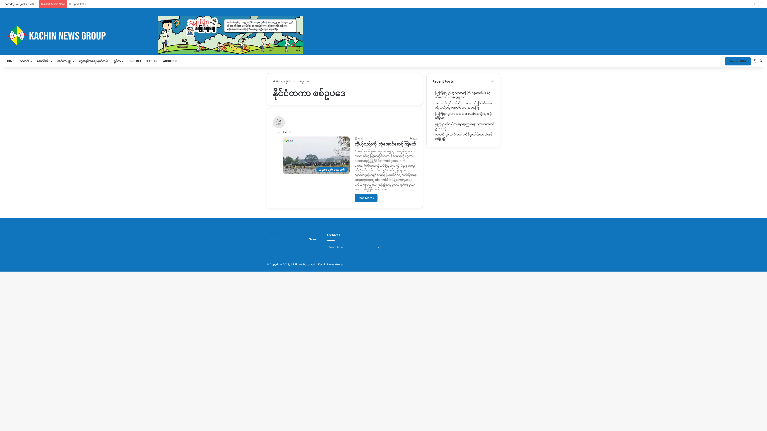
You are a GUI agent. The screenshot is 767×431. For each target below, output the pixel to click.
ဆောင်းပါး (43, 61)
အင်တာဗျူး (64, 61)
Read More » (366, 198)
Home (10, 61)
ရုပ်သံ (117, 61)
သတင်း (24, 61)
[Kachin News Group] (153, 35)
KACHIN (151, 61)
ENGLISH (135, 61)
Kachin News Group (330, 264)
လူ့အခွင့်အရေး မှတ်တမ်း (93, 61)
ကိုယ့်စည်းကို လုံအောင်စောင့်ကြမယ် (385, 144)
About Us (170, 61)
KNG (360, 138)
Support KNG (77, 4)
